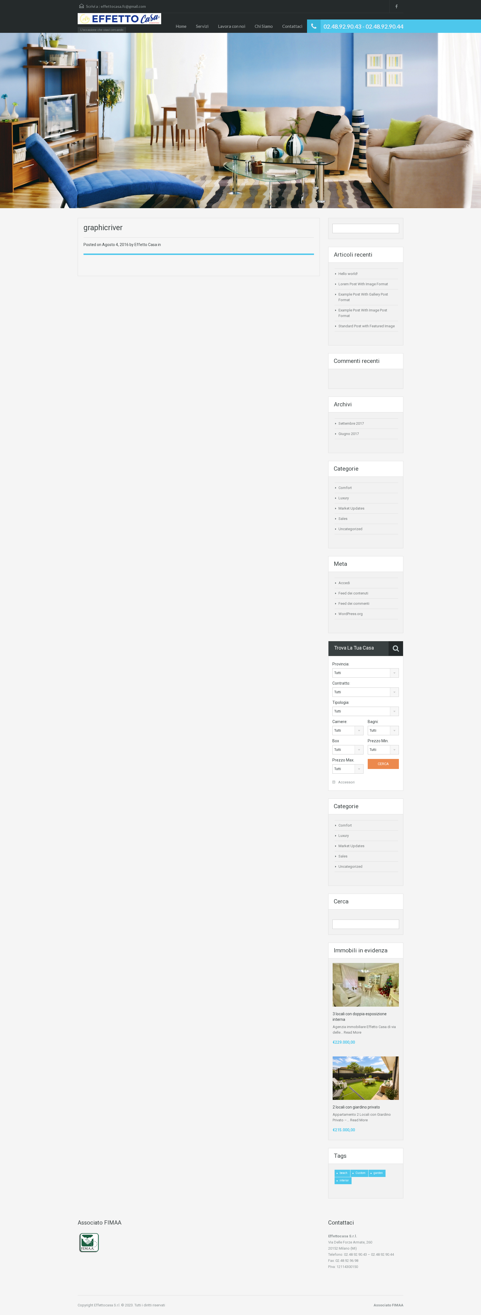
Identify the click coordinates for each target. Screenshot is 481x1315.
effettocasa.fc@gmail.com (123, 6)
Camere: (339, 721)
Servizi (202, 26)
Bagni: (373, 721)
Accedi (344, 583)
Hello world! (348, 274)
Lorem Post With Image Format (363, 284)
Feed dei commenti (353, 603)
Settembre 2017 (351, 423)
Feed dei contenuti (353, 593)
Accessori (346, 782)
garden (378, 1172)
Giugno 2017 (348, 434)
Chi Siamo (264, 26)
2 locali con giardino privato (356, 1107)
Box (335, 741)
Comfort (345, 488)
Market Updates (351, 508)
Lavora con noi (231, 26)
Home (181, 26)
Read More (352, 1032)
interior (344, 1180)
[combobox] (365, 673)
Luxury (343, 498)
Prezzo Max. (343, 760)
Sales (342, 519)
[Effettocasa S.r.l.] (119, 21)
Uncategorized (350, 529)
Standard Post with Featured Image (366, 326)
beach (343, 1172)
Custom (360, 1172)
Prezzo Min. (378, 741)
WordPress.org (350, 614)
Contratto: (341, 683)
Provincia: (340, 664)
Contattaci (292, 26)
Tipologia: (340, 702)
